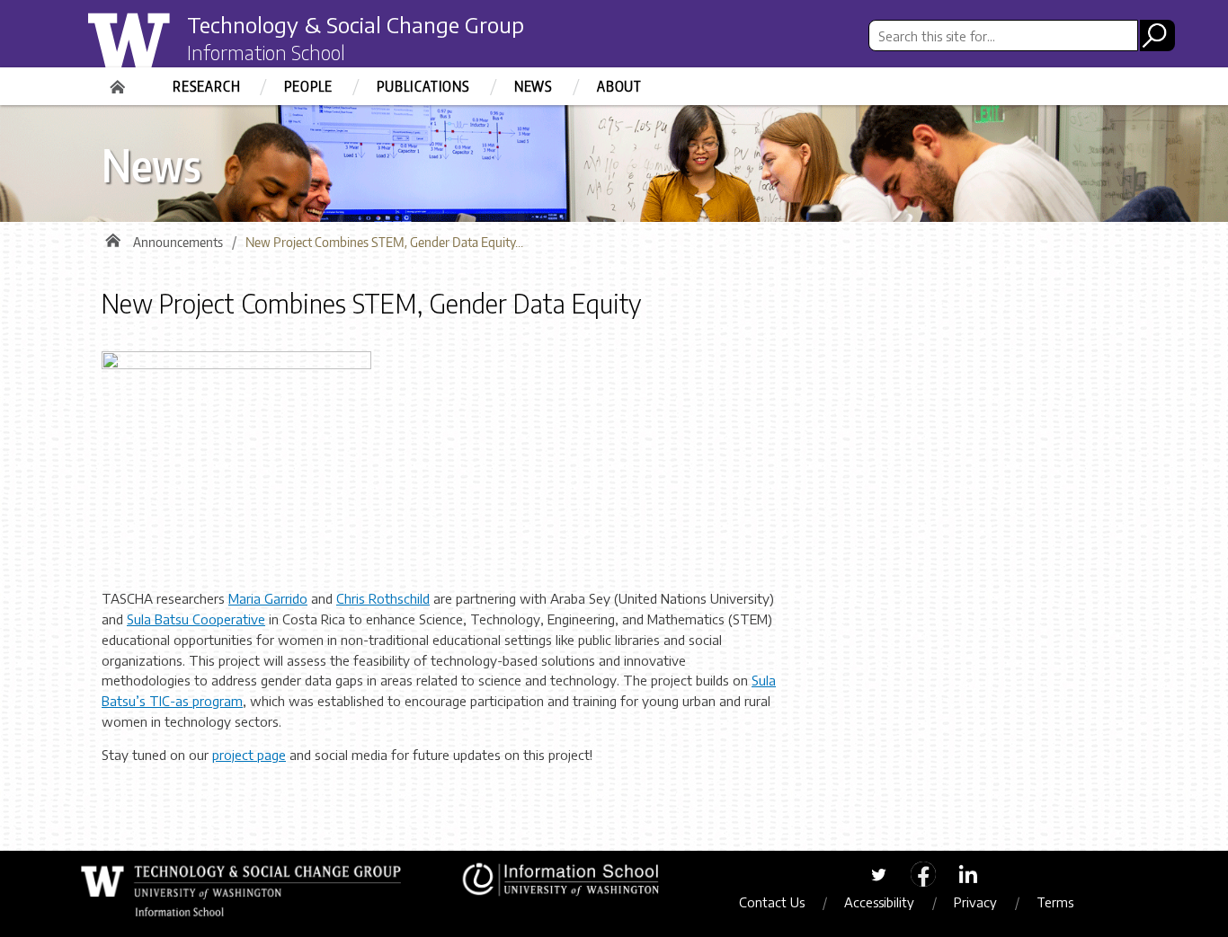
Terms (1055, 902)
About (619, 86)
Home (119, 80)
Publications (423, 86)
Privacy (975, 902)
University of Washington (161, 47)
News (533, 86)
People (308, 86)
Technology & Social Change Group (355, 24)
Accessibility (879, 902)
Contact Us (772, 902)
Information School (266, 52)
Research (206, 86)
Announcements (178, 242)
